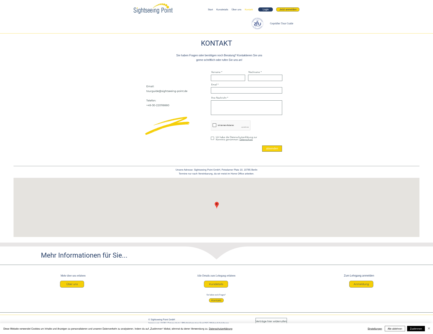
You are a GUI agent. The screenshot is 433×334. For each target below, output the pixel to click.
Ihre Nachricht (218, 98)
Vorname (216, 72)
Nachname (254, 72)
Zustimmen (416, 328)
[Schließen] (429, 328)
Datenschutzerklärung (220, 328)
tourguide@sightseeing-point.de (166, 91)
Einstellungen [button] (375, 328)
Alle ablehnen (395, 328)
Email (214, 84)
